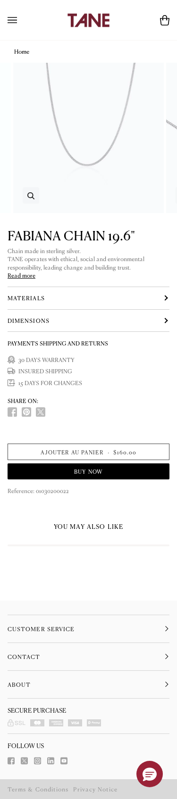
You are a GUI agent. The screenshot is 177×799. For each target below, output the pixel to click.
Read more (21, 276)
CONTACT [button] (24, 656)
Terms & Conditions (38, 789)
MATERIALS (26, 298)
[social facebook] (12, 412)
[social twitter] (40, 412)
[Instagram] (37, 761)
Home (21, 51)
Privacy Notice (95, 789)
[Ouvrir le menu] (22, 20)
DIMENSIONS (29, 320)
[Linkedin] (50, 761)
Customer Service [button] (41, 629)
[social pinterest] (26, 412)
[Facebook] (11, 761)
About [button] (19, 684)
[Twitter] (24, 761)
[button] (149, 774)
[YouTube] (63, 761)
